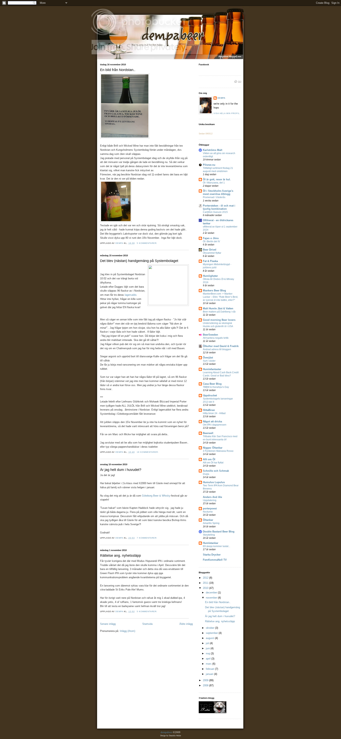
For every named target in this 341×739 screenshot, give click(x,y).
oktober (210, 627)
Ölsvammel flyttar (212, 253)
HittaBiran (209, 410)
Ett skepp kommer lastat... (216, 546)
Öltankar (208, 519)
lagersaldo (130, 294)
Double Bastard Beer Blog (218, 531)
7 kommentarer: (147, 538)
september (212, 632)
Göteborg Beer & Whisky (156, 495)
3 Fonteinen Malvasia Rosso (218, 451)
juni (208, 648)
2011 (206, 582)
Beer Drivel (209, 249)
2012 (206, 577)
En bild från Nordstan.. (117, 70)
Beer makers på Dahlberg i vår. (219, 311)
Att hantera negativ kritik (216, 338)
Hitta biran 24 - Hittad (214, 413)
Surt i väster (209, 360)
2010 (206, 588)
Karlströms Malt (212, 150)
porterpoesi (210, 508)
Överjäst (208, 357)
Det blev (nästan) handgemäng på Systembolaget (139, 261)
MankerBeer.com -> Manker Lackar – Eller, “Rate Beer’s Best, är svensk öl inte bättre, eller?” (220, 296)
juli (208, 643)
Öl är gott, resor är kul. (217, 179)
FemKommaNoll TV (215, 559)
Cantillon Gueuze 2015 (215, 212)
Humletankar (210, 543)
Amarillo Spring (211, 523)
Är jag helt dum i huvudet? (120, 470)
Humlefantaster (212, 369)
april (208, 658)
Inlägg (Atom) (127, 631)
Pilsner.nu (209, 164)
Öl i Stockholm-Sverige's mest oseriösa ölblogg (218, 192)
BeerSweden (210, 334)
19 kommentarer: (148, 452)
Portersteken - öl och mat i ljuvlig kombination (219, 207)
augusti (210, 638)
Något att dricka (212, 421)
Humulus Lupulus (214, 482)
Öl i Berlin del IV (211, 241)
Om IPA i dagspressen (214, 424)
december (212, 592)
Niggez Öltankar (212, 447)
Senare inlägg (108, 623)
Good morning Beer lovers (219, 319)
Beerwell (208, 433)
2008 (206, 685)
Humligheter (210, 275)
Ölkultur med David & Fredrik (221, 346)
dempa (221, 98)
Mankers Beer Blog (214, 290)
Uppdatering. (210, 500)
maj (208, 653)
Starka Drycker (212, 554)
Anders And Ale (212, 497)
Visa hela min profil (227, 113)
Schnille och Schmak (216, 470)
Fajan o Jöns (211, 238)
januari (210, 674)
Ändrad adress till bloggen (217, 349)
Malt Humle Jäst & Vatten (218, 308)
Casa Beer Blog (212, 383)
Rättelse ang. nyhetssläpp (120, 556)
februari (210, 668)
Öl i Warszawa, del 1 (214, 182)
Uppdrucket (210, 395)
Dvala (206, 474)
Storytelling (209, 534)
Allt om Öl (209, 459)
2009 (206, 680)
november (212, 597)
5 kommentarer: (147, 243)
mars (209, 663)
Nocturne (208, 511)
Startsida (147, 623)
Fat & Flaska (210, 261)
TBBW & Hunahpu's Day (216, 387)
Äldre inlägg (186, 623)
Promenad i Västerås (214, 197)
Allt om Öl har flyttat (213, 462)
